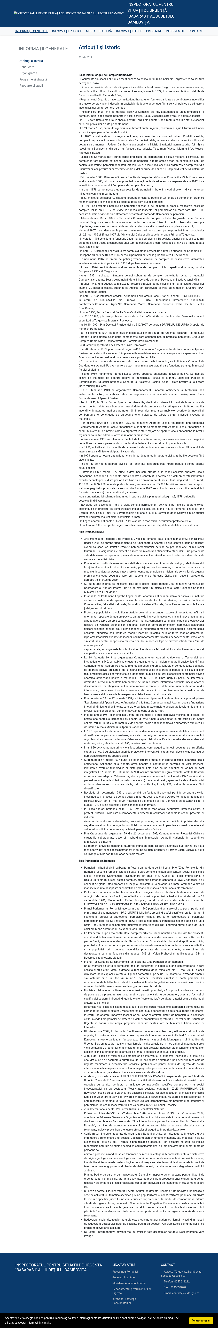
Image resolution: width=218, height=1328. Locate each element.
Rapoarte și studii (31, 85)
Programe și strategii (33, 79)
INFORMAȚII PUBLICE (67, 31)
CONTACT (196, 31)
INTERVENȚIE (175, 31)
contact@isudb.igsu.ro (185, 1293)
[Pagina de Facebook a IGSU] (191, 13)
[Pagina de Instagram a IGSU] (198, 13)
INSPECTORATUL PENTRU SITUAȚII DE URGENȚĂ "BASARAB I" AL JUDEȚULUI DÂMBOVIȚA (151, 13)
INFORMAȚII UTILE (129, 31)
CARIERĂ (105, 31)
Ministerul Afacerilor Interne (128, 1283)
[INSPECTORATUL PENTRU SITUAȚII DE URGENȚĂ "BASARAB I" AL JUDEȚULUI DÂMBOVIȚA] (69, 13)
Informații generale (43, 49)
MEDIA (90, 31)
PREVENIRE (154, 31)
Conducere (26, 67)
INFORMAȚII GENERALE (31, 31)
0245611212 (182, 1281)
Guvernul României (123, 1277)
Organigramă (28, 73)
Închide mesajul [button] (201, 1320)
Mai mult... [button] (45, 1322)
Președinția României (125, 1271)
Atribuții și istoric (31, 61)
